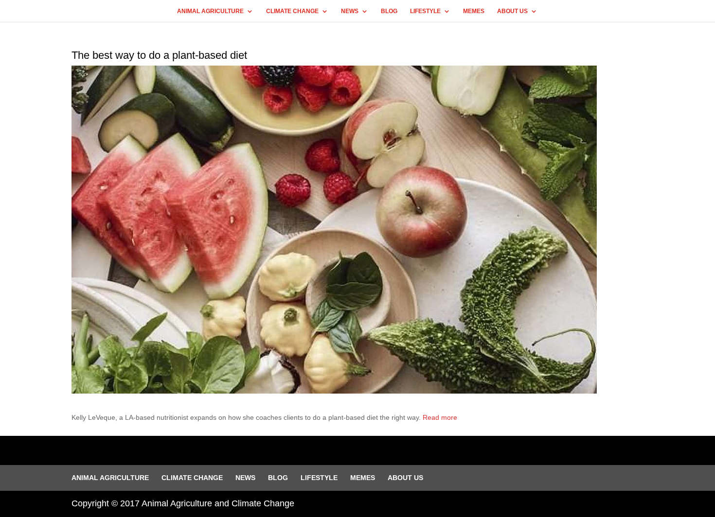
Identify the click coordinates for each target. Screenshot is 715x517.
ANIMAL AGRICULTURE (210, 11)
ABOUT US (512, 11)
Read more (440, 417)
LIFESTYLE (425, 11)
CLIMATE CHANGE (292, 11)
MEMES (473, 11)
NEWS (349, 11)
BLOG (389, 11)
